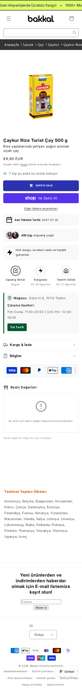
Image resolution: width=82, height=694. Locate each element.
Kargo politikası (32, 684)
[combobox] (41, 33)
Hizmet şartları (46, 678)
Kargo (24, 164)
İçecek (28, 44)
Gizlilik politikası (43, 671)
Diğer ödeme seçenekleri (41, 208)
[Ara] (74, 32)
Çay (41, 44)
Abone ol (41, 607)
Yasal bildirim (55, 684)
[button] (9, 18)
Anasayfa (11, 44)
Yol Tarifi (17, 327)
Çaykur (53, 44)
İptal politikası (69, 678)
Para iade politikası (20, 678)
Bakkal (34, 665)
